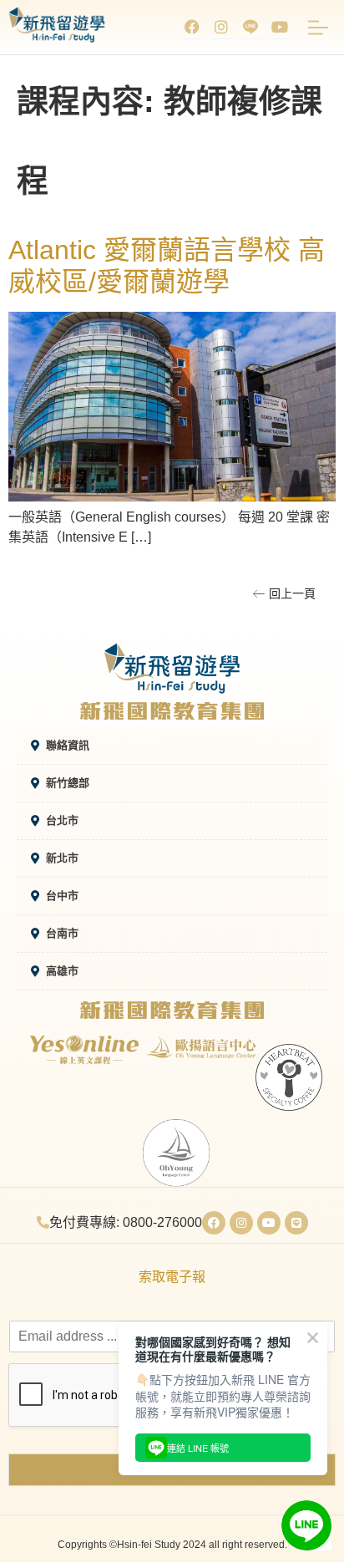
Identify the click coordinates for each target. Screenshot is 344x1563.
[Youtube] (279, 26)
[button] (284, 593)
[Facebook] (192, 26)
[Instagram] (221, 26)
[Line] (296, 1223)
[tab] (172, 746)
